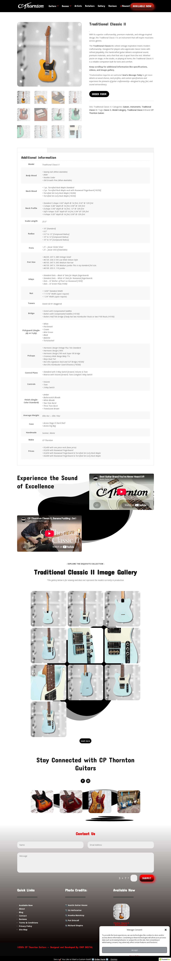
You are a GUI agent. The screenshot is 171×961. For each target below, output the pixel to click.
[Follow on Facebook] (83, 781)
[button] (165, 929)
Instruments (135, 107)
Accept (134, 950)
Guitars (126, 107)
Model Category (119, 110)
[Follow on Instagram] (88, 781)
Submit (146, 878)
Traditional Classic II (135, 110)
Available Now (142, 6)
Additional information (32, 150)
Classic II (107, 110)
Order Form (100, 959)
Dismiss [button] (113, 959)
